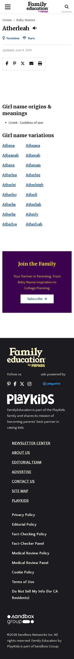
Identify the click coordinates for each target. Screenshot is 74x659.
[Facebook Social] (15, 384)
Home (7, 20)
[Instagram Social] (29, 384)
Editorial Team (26, 462)
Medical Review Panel (30, 563)
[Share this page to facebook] (7, 64)
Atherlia (9, 204)
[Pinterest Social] (8, 384)
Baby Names (25, 20)
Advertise (21, 472)
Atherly (32, 214)
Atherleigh (34, 185)
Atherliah (33, 204)
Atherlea (9, 175)
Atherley (9, 195)
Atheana (33, 145)
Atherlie (9, 214)
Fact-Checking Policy (29, 534)
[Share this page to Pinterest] (14, 64)
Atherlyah (34, 224)
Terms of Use (23, 582)
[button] (35, 28)
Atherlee (33, 175)
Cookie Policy (23, 572)
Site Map (20, 491)
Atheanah (10, 155)
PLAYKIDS (20, 501)
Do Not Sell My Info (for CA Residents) (35, 594)
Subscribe (35, 299)
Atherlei (9, 185)
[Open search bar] (67, 7)
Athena (8, 145)
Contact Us (23, 481)
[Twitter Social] (22, 384)
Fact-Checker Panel (28, 544)
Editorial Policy (24, 524)
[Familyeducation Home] (26, 357)
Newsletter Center (31, 443)
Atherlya (9, 224)
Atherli (31, 195)
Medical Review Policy (30, 553)
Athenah (33, 155)
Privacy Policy (23, 515)
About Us (21, 453)
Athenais (33, 165)
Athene (8, 165)
